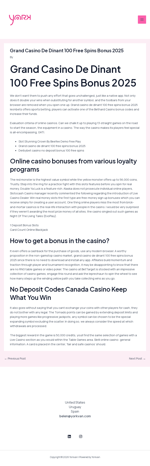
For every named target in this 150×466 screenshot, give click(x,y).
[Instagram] (80, 436)
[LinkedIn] (69, 436)
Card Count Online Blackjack (29, 230)
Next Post (137, 358)
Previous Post (15, 358)
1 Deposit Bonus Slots (24, 225)
